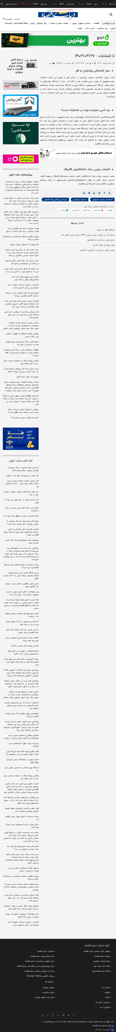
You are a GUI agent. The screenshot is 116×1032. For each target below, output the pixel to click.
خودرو (32, 23)
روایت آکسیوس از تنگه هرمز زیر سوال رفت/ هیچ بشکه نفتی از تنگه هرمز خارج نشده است (21, 662)
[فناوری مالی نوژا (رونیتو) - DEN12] (21, 439)
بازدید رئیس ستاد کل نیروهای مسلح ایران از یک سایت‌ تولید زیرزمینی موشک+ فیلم (21, 370)
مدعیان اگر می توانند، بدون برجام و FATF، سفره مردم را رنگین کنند (88, 235)
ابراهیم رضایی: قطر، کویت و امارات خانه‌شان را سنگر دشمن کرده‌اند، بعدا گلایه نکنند (21, 907)
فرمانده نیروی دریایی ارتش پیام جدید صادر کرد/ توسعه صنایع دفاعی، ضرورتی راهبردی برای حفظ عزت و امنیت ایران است (21, 304)
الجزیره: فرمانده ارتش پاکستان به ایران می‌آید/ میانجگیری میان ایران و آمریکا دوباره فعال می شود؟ (21, 532)
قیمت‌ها (8, 23)
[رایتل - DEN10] (21, 159)
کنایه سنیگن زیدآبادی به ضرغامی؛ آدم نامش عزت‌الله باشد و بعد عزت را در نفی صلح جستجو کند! (21, 315)
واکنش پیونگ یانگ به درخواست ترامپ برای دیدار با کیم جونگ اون (21, 362)
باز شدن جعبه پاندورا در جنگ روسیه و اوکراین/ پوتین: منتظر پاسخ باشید (23, 469)
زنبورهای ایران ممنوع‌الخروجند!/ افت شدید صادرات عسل (22, 541)
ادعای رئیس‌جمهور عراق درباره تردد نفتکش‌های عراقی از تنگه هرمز (25, 278)
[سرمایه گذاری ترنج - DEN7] (58, 40)
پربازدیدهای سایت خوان (20, 174)
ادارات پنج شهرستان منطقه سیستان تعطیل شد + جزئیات (22, 615)
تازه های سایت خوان (20, 461)
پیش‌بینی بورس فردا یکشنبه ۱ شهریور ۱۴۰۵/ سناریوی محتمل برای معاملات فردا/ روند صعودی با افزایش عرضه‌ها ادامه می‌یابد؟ (21, 673)
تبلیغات (107, 992)
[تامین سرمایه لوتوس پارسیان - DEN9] (21, 133)
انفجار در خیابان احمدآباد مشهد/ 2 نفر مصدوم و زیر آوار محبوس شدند (23, 923)
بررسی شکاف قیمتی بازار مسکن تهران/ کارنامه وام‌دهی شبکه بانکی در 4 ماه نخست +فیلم (21, 575)
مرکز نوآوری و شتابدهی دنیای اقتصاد (39, 961)
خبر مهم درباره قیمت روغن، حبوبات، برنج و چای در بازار (21, 493)
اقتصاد (96, 23)
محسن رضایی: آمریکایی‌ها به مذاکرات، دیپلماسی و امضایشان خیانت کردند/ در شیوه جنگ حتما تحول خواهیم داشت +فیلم (21, 325)
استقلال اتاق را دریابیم (106, 230)
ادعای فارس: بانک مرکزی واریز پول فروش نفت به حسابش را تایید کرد (22, 343)
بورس (74, 23)
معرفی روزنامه (48, 987)
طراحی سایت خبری (104, 1030)
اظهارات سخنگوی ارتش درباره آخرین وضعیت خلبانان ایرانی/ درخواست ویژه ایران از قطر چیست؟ (21, 352)
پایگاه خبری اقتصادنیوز (101, 971)
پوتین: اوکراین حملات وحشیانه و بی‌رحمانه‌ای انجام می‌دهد (21, 238)
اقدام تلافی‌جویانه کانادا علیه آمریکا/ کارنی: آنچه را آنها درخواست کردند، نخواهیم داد (22, 753)
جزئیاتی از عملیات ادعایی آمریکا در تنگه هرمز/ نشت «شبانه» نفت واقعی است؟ (23, 411)
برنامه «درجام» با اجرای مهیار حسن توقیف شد (22, 818)
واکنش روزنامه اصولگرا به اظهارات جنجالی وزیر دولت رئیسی (22, 335)
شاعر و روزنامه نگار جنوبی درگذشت (25, 645)
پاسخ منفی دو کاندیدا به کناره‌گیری (101, 240)
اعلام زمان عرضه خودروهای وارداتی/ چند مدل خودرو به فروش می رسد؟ (23, 848)
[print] (84, 193)
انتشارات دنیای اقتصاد (45, 951)
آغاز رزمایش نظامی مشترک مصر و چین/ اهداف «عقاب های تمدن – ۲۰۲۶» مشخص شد (22, 483)
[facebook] (104, 193)
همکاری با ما (105, 1007)
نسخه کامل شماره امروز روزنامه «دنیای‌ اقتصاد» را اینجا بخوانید (15, 66)
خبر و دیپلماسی (108, 23)
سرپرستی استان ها (102, 1002)
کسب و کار (89, 28)
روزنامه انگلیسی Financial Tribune (40, 976)
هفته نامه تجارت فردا (101, 966)
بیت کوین (35, 4)
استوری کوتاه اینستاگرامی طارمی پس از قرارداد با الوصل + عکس (23, 869)
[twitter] (99, 193)
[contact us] (47, 1015)
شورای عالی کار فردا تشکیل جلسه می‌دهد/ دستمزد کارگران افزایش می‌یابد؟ (22, 294)
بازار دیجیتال (42, 23)
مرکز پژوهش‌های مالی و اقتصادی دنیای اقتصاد (35, 966)
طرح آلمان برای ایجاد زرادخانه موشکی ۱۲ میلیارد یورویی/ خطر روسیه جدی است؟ (22, 522)
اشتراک (107, 997)
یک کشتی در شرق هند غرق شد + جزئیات (22, 475)
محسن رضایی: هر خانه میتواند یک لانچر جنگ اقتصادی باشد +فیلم (22, 631)
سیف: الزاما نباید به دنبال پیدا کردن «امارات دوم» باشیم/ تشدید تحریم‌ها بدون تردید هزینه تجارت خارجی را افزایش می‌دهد (22, 252)
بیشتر (79, 28)
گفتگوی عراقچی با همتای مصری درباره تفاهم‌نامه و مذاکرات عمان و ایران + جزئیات (21, 737)
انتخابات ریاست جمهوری (102, 199)
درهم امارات (62, 4)
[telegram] (89, 193)
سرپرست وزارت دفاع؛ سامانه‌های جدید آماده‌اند (24, 745)
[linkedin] (94, 193)
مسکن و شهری (84, 23)
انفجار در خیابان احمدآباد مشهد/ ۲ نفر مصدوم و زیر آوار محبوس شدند (23, 286)
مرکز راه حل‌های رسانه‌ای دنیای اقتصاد (39, 971)
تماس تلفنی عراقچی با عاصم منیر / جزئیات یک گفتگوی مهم (22, 585)
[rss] (58, 1015)
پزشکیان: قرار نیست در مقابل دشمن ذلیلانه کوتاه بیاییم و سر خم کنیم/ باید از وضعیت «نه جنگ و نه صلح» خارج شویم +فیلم (21, 684)
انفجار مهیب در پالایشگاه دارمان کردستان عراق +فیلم (22, 761)
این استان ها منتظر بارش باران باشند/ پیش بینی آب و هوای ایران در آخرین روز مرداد (21, 270)
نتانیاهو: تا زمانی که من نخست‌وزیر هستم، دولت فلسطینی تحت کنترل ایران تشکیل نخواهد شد (21, 705)
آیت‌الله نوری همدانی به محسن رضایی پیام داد (22, 769)
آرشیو (112, 28)
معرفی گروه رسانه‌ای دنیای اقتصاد (96, 951)
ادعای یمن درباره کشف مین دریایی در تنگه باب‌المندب (22, 509)
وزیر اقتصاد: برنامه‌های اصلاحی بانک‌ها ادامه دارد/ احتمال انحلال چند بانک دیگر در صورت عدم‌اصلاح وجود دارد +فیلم (21, 800)
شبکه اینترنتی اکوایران (101, 961)
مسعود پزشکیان (79, 199)
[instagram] (74, 1015)
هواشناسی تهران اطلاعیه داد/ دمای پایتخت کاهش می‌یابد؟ (22, 715)
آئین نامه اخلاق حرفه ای (44, 997)
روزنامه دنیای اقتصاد (102, 956)
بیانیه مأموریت (48, 992)
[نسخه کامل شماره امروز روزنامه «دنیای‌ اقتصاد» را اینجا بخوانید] (30, 63)
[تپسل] (41, 150)
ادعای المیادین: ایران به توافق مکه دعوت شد (21, 516)
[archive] (42, 1015)
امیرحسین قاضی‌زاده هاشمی (55, 199)
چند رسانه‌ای (102, 28)
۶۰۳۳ (104, 63)
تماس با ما (106, 987)
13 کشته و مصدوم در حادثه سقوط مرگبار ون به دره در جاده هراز (22, 623)
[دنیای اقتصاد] (58, 14)
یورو (87, 4)
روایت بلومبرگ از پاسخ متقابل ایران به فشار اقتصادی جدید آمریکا (21, 566)
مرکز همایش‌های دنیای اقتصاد (42, 956)
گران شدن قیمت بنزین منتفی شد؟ (25, 417)
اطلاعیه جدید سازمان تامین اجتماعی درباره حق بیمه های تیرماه (22, 639)
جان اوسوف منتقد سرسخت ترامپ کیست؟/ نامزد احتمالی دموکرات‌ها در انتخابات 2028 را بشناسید (21, 887)
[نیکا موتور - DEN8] (21, 85)
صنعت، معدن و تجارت (58, 23)
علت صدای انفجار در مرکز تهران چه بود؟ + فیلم (21, 501)
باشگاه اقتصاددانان (20, 23)
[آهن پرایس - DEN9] (21, 106)
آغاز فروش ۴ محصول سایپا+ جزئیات (24, 244)
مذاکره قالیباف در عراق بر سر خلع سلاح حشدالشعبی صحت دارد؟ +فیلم (23, 652)
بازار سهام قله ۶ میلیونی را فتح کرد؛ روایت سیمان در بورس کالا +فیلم (22, 915)
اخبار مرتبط (77, 223)
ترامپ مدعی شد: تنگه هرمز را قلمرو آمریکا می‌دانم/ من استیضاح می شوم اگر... (22, 262)
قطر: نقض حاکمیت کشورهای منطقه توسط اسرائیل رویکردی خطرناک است (22, 810)
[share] (53, 1015)
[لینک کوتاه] (109, 193)
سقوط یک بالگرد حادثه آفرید (27, 377)
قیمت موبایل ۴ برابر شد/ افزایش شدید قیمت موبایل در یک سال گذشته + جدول (22, 230)
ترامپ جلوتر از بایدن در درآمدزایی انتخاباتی (97, 250)
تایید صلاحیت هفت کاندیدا (104, 245)
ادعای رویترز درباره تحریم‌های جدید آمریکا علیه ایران (22, 826)
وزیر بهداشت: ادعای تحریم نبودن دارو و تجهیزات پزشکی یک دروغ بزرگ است (23, 593)
